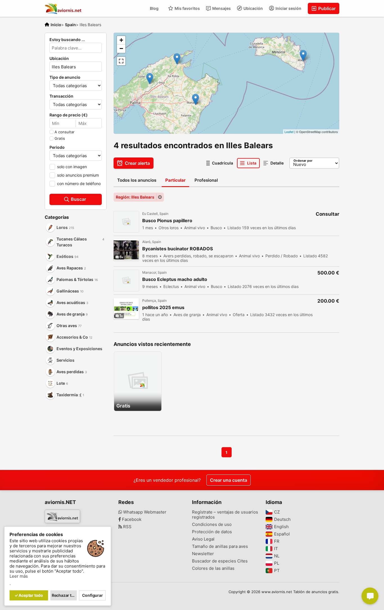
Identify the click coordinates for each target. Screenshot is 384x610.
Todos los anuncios (136, 180)
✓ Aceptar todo (29, 595)
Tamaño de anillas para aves (220, 546)
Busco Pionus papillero (167, 220)
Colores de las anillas (213, 568)
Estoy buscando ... (67, 39)
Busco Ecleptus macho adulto (174, 279)
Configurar (92, 595)
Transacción (61, 96)
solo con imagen (72, 166)
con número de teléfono (79, 183)
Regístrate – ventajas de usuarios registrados (225, 515)
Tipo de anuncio (64, 77)
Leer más (19, 576)
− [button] (121, 48)
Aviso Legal (203, 539)
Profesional (206, 180)
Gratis (60, 138)
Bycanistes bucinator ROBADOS (177, 248)
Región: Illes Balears (135, 197)
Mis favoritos (187, 8)
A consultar (64, 132)
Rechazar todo (64, 595)
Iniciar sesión (288, 8)
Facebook (131, 519)
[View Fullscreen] (121, 61)
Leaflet (288, 131)
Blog (154, 8)
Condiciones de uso (212, 524)
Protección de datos (212, 531)
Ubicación (253, 8)
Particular (175, 180)
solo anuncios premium (78, 175)
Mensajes (221, 8)
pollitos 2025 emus (163, 307)
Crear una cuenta (228, 480)
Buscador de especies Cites (220, 561)
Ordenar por (303, 161)
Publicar (326, 8)
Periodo (57, 147)
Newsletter (203, 553)
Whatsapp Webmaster (144, 512)
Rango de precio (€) (68, 115)
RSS (127, 526)
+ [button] (121, 40)
